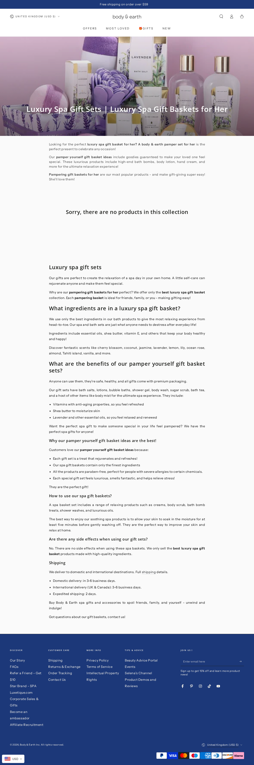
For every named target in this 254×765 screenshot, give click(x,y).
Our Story (17, 660)
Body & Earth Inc (30, 744)
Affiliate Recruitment (26, 725)
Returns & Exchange (64, 667)
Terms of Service (100, 667)
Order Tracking (60, 673)
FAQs (14, 667)
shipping (149, 572)
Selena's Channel (138, 673)
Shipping (55, 660)
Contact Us (57, 680)
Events (130, 667)
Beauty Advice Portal (141, 660)
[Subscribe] (242, 661)
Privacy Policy (98, 660)
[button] (221, 16)
